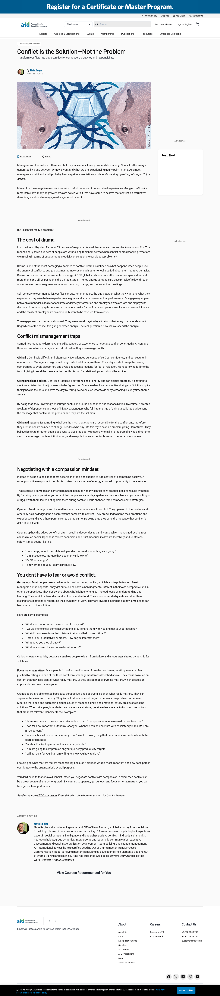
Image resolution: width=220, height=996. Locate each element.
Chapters (122, 945)
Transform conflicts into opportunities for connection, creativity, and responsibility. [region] (65, 57)
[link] (149, 16)
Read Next (168, 155)
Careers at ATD (157, 932)
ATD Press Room (126, 954)
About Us (122, 932)
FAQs (120, 936)
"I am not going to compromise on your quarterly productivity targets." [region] (66, 748)
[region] (84, 795)
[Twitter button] (176, 977)
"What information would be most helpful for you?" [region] (54, 624)
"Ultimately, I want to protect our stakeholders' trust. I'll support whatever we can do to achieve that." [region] (84, 721)
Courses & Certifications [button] (66, 33)
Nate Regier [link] (36, 70)
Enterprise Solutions (127, 941)
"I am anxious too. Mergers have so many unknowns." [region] (56, 555)
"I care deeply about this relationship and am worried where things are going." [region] (70, 551)
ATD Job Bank (156, 936)
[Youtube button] (197, 977)
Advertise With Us (126, 962)
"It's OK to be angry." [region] (36, 560)
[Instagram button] (190, 977)
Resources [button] (147, 33)
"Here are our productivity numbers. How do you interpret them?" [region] (63, 637)
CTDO (47, 795)
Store (120, 958)
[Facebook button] (169, 977)
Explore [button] (43, 33)
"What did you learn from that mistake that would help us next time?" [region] (65, 633)
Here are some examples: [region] (32, 614)
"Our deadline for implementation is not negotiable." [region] (55, 744)
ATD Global (123, 949)
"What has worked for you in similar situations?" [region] (53, 647)
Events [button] (90, 33)
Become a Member (164, 24)
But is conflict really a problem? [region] (35, 229)
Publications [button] (127, 33)
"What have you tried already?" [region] (43, 642)
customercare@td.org (192, 941)
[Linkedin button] (183, 977)
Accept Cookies (186, 990)
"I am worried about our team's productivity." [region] (51, 564)
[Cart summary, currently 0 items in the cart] (199, 24)
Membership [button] (107, 33)
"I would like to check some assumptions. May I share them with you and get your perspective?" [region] (81, 628)
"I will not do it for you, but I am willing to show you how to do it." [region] (62, 753)
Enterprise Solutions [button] (170, 33)
